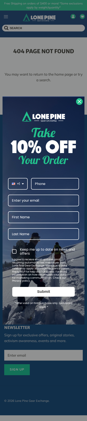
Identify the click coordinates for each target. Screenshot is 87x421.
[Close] (79, 101)
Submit (43, 291)
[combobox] (18, 184)
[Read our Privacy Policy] (72, 259)
